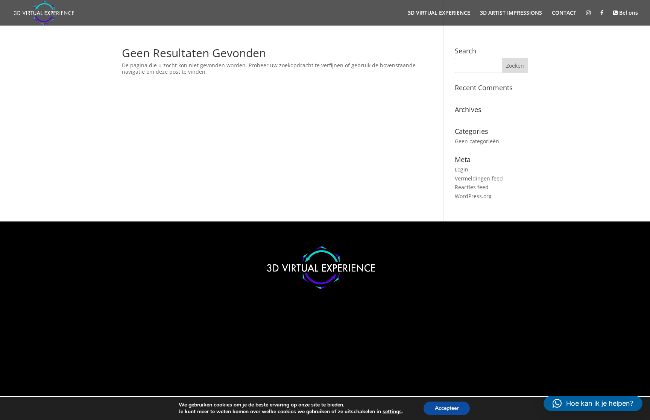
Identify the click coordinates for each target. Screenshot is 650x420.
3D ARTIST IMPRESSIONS (511, 13)
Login (461, 169)
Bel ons (628, 13)
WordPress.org (473, 196)
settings (392, 411)
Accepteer (447, 408)
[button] (593, 403)
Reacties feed (472, 187)
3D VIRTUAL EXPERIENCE (439, 13)
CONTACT (564, 13)
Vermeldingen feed (479, 178)
